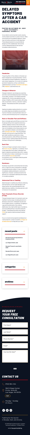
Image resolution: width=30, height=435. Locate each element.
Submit (15, 368)
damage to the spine (10, 131)
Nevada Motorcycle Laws (12, 251)
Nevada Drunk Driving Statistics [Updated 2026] (14, 238)
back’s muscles (8, 148)
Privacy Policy (21, 425)
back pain (12, 155)
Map (7, 396)
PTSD (3, 212)
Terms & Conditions (10, 425)
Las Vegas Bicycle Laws (12, 254)
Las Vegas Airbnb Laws (12, 242)
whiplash (7, 86)
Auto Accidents (11, 30)
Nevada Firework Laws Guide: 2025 (14, 246)
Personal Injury (9, 31)
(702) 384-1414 (20, 3)
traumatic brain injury (21, 84)
